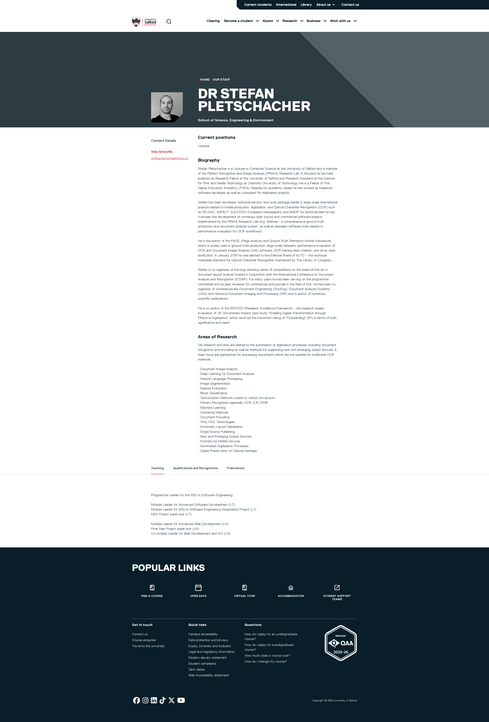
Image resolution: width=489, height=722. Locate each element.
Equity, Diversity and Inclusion (209, 646)
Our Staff (221, 79)
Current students (258, 4)
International (286, 4)
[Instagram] (145, 700)
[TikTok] (162, 700)
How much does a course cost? (267, 655)
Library (306, 4)
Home (205, 79)
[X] (171, 700)
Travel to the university (148, 646)
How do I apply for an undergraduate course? (270, 637)
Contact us (350, 4)
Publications (235, 468)
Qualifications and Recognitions (195, 468)
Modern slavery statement (207, 658)
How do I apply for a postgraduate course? (269, 647)
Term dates (196, 669)
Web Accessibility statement (208, 675)
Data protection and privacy (208, 640)
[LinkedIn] (154, 700)
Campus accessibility (203, 634)
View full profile (161, 151)
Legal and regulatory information (211, 652)
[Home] (144, 26)
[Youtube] (181, 700)
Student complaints (202, 663)
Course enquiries (144, 640)
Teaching (157, 468)
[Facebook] (136, 700)
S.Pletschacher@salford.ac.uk (169, 158)
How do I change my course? (265, 661)
